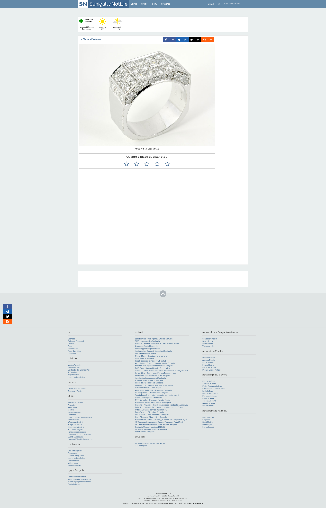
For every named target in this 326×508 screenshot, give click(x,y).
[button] (210, 4)
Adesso (102, 28)
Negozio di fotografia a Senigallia (148, 398)
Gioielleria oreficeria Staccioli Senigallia (151, 429)
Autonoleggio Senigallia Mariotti (147, 349)
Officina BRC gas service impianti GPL (151, 410)
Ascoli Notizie (207, 362)
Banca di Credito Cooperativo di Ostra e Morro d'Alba (157, 344)
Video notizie (73, 463)
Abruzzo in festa (209, 384)
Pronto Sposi (207, 425)
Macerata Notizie (209, 367)
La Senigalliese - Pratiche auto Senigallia (151, 393)
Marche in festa (208, 381)
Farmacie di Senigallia (77, 432)
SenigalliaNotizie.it (209, 339)
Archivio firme (73, 420)
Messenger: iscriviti (76, 427)
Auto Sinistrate (208, 417)
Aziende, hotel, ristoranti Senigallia (149, 380)
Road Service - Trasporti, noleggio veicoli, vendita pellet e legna (161, 419)
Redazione (72, 407)
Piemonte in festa (209, 396)
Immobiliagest (208, 427)
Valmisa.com (207, 344)
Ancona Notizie (208, 360)
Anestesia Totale (75, 391)
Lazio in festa (207, 391)
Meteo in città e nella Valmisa (79, 479)
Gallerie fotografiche (76, 455)
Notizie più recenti (75, 402)
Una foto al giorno (75, 451)
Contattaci (72, 415)
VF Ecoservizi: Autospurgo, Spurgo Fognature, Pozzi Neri (159, 422)
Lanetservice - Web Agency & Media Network (154, 339)
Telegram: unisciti (75, 425)
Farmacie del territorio (77, 477)
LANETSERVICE (142, 503)
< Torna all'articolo (91, 39)
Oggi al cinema (74, 484)
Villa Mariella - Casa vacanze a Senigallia (152, 415)
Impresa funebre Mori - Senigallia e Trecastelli (154, 385)
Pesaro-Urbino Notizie (211, 370)
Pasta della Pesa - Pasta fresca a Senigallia (153, 402)
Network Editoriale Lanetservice (81, 439)
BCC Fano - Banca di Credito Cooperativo (152, 368)
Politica (71, 344)
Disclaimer (169, 503)
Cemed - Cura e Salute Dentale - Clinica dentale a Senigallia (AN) (161, 371)
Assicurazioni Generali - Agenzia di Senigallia (153, 351)
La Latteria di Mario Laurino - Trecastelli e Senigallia (156, 424)
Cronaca (71, 339)
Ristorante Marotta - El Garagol (148, 388)
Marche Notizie (208, 358)
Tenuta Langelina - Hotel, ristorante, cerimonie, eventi (157, 395)
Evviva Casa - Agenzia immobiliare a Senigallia (154, 366)
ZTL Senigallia (141, 446)
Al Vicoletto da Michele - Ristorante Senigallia (153, 390)
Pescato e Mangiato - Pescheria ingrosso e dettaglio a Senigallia (161, 405)
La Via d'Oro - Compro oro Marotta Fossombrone (155, 373)
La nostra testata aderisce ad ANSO (150, 443)
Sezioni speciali (74, 465)
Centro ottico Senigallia (144, 358)
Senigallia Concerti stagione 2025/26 (150, 427)
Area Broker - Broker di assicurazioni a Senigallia (155, 363)
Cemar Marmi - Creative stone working (151, 356)
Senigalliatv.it (207, 341)
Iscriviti (71, 410)
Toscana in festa (209, 401)
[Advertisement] (162, 240)
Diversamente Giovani (77, 389)
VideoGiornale (73, 367)
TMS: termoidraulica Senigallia (147, 341)
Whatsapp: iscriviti (75, 422)
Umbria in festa (208, 403)
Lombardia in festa (210, 393)
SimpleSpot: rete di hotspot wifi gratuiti (150, 361)
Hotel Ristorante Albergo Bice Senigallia (151, 417)
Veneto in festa (208, 406)
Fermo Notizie (208, 365)
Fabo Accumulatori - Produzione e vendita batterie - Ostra (159, 407)
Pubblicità (178, 503)
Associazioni (73, 349)
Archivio (71, 405)
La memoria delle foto (76, 377)
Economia (72, 353)
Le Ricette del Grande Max (79, 370)
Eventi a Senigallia (75, 437)
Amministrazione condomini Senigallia (150, 378)
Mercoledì (117, 28)
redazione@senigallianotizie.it (80, 417)
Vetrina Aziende (74, 365)
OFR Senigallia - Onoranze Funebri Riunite (152, 400)
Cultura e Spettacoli (76, 341)
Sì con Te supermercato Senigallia (149, 383)
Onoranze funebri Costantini (146, 346)
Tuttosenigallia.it (208, 346)
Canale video (73, 460)
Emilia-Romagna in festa (212, 386)
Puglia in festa (208, 398)
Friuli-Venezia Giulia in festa (213, 389)
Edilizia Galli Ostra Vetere (145, 353)
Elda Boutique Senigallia (145, 432)
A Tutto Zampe (74, 372)
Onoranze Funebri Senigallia (79, 434)
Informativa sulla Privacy (193, 503)
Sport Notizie (207, 422)
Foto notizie (72, 453)
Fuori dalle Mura (74, 351)
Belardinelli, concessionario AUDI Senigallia (152, 375)
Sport (70, 346)
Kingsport (206, 420)
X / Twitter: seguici (75, 429)
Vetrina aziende (74, 412)
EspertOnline (73, 375)
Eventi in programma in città (79, 482)
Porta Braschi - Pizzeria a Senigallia (149, 412)
